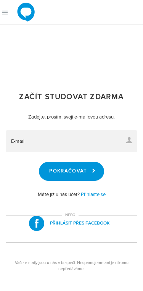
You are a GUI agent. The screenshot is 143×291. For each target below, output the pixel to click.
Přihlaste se (93, 194)
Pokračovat (68, 171)
